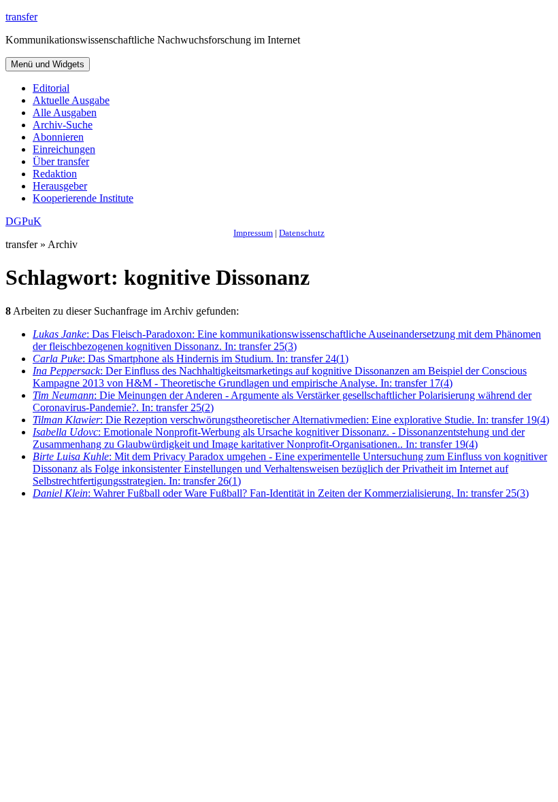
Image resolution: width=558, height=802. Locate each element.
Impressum (253, 233)
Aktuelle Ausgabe (71, 100)
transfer (21, 16)
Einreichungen (64, 149)
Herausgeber (60, 186)
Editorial (51, 88)
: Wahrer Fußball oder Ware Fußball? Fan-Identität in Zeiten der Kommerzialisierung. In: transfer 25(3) (281, 493)
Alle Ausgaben (65, 112)
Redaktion (55, 173)
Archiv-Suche (63, 124)
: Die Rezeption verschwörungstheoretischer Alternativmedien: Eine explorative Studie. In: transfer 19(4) (291, 419)
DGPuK (23, 221)
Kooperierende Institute (83, 198)
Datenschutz (302, 233)
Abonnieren (58, 137)
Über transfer (61, 161)
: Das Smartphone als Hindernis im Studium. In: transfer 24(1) (190, 358)
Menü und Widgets (47, 64)
